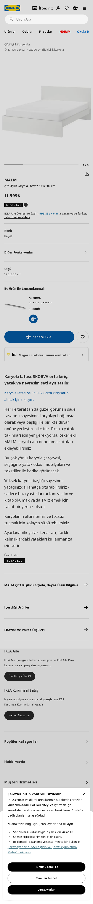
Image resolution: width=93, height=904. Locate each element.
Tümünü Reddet (46, 878)
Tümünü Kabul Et (46, 867)
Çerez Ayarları (47, 889)
